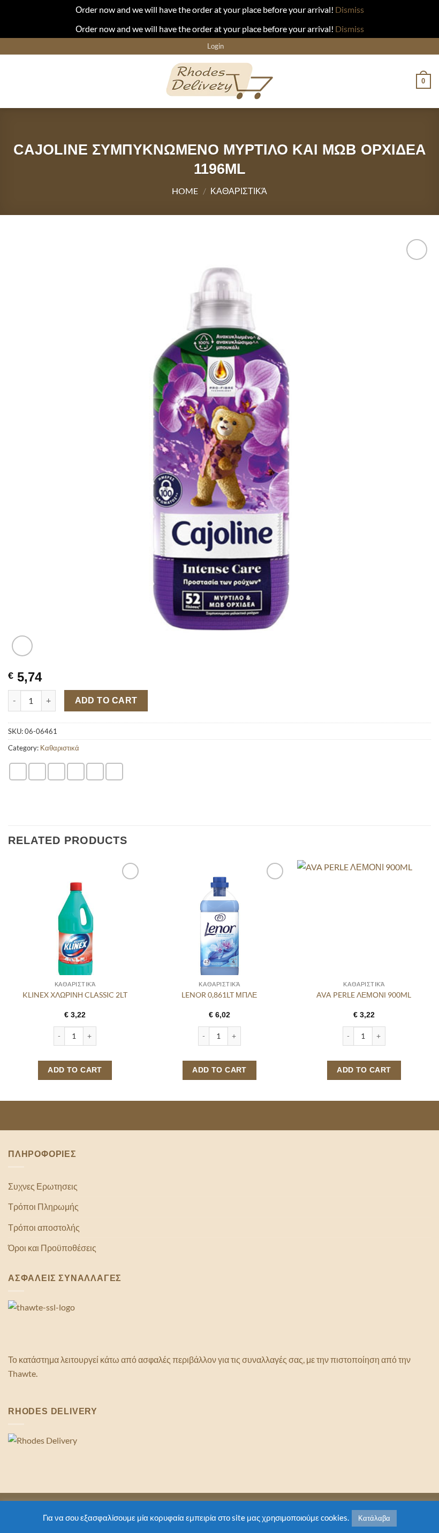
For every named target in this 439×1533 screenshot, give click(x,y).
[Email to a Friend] (76, 771)
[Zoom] (22, 645)
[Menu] (14, 81)
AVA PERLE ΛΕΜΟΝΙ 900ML (363, 994)
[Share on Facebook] (37, 771)
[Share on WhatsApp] (18, 771)
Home (185, 191)
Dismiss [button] (349, 9)
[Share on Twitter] (56, 771)
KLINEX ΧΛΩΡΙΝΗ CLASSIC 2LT (74, 994)
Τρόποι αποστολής (44, 1227)
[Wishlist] (235, 46)
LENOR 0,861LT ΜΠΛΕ (219, 994)
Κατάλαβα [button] (374, 1518)
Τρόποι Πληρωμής (43, 1206)
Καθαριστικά (238, 191)
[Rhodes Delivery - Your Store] (219, 81)
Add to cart (106, 700)
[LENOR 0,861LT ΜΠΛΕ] (219, 927)
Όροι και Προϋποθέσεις (52, 1248)
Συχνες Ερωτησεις (43, 1186)
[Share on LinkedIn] (114, 771)
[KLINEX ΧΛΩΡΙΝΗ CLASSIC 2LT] (75, 927)
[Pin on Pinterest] (95, 771)
